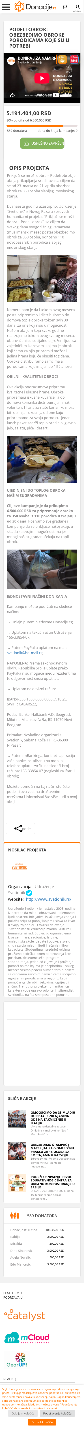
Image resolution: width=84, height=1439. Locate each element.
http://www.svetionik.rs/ (48, 899)
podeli (27, 828)
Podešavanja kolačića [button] (57, 1413)
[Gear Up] (17, 1357)
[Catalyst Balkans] (24, 1312)
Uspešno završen (47, 143)
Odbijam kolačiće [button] (23, 1413)
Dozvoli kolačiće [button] (42, 1422)
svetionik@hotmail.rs (24, 652)
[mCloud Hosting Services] (26, 1335)
